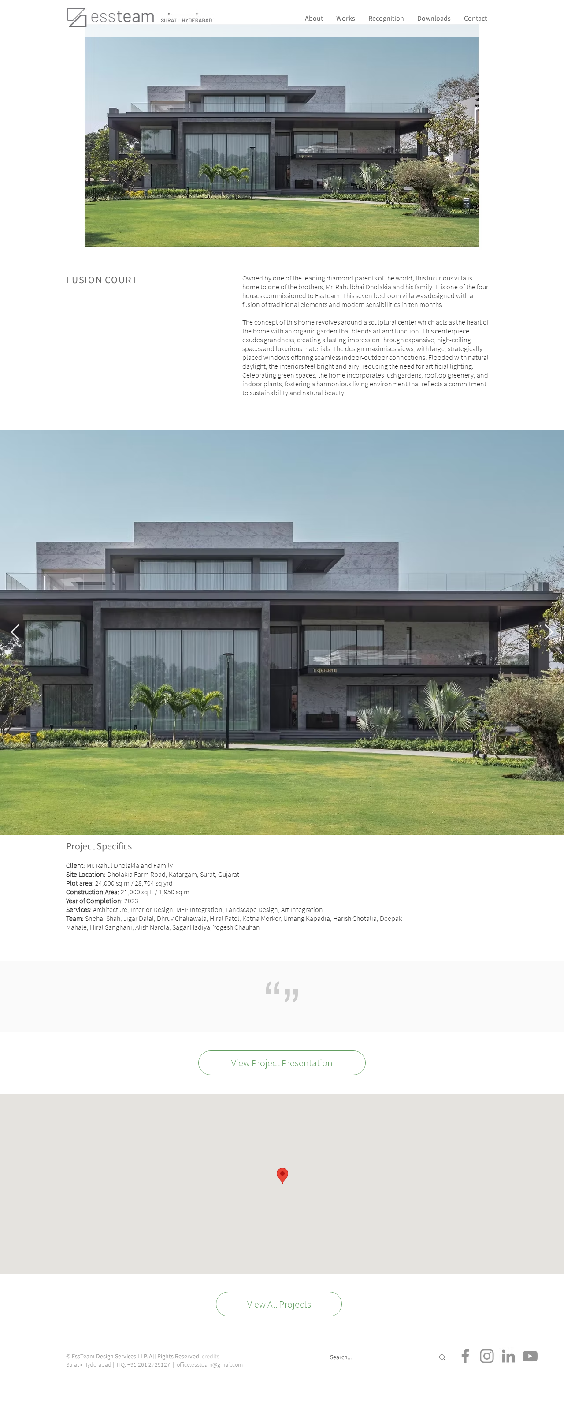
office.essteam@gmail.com (210, 1364)
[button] (386, 18)
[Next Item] (549, 632)
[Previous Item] (15, 632)
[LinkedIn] (508, 1356)
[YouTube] (530, 1356)
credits (210, 1356)
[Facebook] (465, 1356)
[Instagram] (487, 1356)
